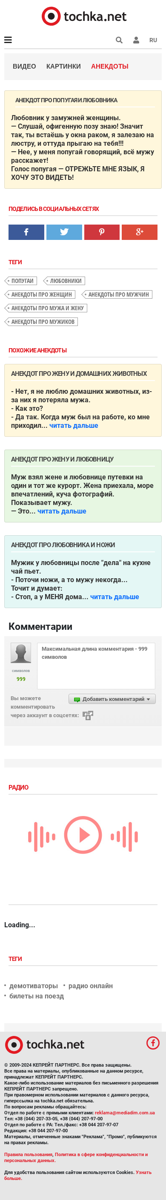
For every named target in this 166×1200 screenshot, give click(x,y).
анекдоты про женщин (41, 294)
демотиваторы (33, 986)
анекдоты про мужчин (119, 294)
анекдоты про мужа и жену (47, 308)
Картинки (63, 66)
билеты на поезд (36, 996)
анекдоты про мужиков (42, 321)
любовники (66, 281)
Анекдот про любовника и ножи (63, 545)
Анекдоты (110, 66)
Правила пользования (28, 1154)
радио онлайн (91, 986)
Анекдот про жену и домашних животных (79, 374)
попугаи (22, 281)
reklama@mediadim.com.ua (125, 1113)
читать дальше (73, 425)
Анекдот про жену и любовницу (62, 459)
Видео (24, 66)
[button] (136, 40)
